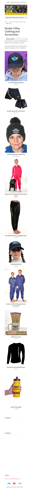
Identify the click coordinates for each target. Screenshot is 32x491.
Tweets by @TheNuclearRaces (13, 478)
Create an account (16, 2)
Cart (25, 2)
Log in (8, 2)
